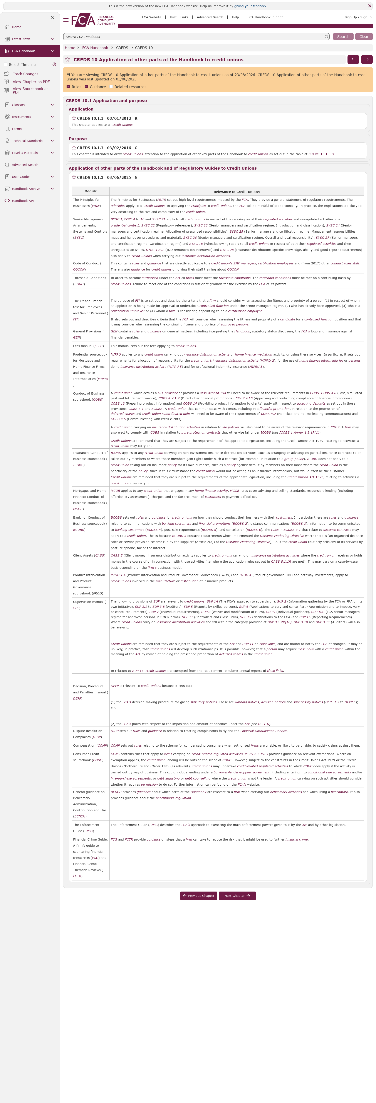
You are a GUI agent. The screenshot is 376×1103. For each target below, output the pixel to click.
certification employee (128, 311)
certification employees (276, 263)
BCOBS (157, 408)
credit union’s (221, 263)
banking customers (176, 523)
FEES (98, 345)
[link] (93, 20)
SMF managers (244, 263)
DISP (97, 737)
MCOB (77, 509)
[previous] (353, 59)
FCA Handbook (95, 48)
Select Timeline (22, 64)
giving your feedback (250, 6)
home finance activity (211, 490)
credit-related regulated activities (217, 754)
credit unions (122, 124)
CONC (97, 760)
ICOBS (266, 432)
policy (172, 464)
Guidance (98, 87)
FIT (75, 319)
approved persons (234, 324)
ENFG (88, 830)
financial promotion (275, 408)
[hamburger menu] (66, 20)
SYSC (78, 237)
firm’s (152, 567)
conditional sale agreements (329, 772)
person (272, 649)
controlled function (214, 305)
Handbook (242, 331)
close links (267, 643)
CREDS (122, 48)
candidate (287, 319)
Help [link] (235, 17)
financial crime (296, 839)
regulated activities (277, 219)
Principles (118, 205)
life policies (230, 427)
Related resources (130, 87)
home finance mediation (253, 354)
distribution (189, 581)
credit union (195, 211)
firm (213, 300)
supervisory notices (308, 702)
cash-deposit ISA (213, 393)
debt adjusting (168, 778)
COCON (78, 269)
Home (70, 48)
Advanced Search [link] (210, 17)
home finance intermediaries (321, 360)
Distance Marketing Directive (282, 535)
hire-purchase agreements (131, 778)
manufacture (165, 581)
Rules (76, 87)
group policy (294, 458)
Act (177, 277)
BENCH (79, 816)
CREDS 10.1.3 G (321, 154)
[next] (367, 59)
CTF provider (168, 393)
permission (149, 784)
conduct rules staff (345, 263)
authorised (150, 277)
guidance (154, 263)
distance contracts (337, 529)
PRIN (95, 205)
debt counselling (197, 778)
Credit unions (121, 440)
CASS (99, 555)
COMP (102, 745)
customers (213, 496)
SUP (76, 607)
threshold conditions (234, 277)
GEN (76, 337)
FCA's (305, 331)
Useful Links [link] (179, 17)
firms (190, 277)
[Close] (369, 6)
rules (135, 263)
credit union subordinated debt (166, 413)
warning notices (247, 702)
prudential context (125, 225)
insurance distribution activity (207, 354)
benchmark (339, 791)
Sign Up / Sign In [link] (358, 17)
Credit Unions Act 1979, (305, 477)
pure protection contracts (201, 432)
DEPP (77, 698)
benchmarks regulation (173, 798)
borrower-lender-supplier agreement (242, 772)
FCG (95, 857)
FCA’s (242, 784)
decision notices (273, 702)
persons (355, 360)
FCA (245, 199)
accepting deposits (311, 403)
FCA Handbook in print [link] (265, 17)
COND (79, 284)
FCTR (77, 876)
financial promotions (214, 523)
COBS (97, 399)
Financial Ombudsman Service (263, 730)
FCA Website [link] (151, 17)
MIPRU (103, 378)
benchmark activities (286, 791)
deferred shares (122, 413)
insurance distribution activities (206, 255)
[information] (54, 64)
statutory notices (204, 702)
